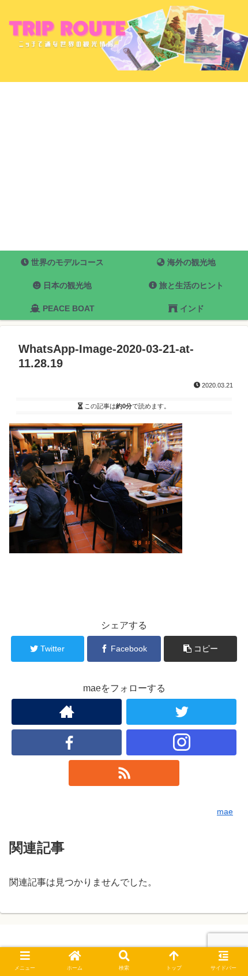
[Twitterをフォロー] (181, 712)
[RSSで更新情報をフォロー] (124, 773)
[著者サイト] (67, 712)
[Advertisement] (124, 166)
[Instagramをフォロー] (181, 742)
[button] (223, 927)
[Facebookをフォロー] (67, 742)
